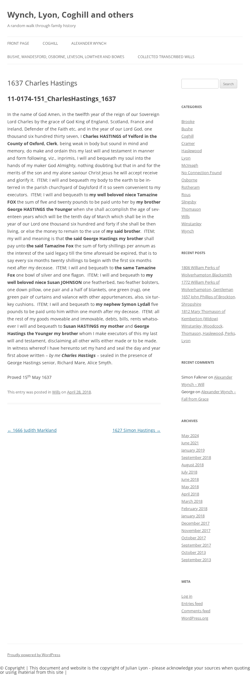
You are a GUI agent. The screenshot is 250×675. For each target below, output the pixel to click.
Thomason (191, 209)
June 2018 (190, 479)
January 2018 (193, 516)
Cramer (188, 143)
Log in (186, 596)
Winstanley (191, 223)
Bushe (187, 128)
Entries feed (192, 603)
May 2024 (190, 435)
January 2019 (193, 450)
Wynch (187, 231)
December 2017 (195, 523)
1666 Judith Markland (32, 430)
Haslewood (191, 150)
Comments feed (195, 611)
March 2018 (191, 501)
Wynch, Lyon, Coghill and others (70, 14)
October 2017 (193, 537)
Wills (56, 392)
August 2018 (192, 464)
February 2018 (194, 508)
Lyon (186, 158)
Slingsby (188, 202)
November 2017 (195, 530)
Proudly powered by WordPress (33, 654)
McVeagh (189, 165)
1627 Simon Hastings (136, 430)
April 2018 (190, 494)
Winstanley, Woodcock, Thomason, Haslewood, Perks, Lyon (208, 333)
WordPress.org (194, 618)
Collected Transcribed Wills (166, 56)
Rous (186, 194)
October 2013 (193, 552)
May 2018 (190, 486)
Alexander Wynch (88, 43)
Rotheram (190, 187)
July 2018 (189, 472)
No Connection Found (201, 172)
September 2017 (196, 545)
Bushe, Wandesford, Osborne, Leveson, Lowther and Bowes (65, 56)
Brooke (188, 121)
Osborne (189, 180)
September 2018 (196, 457)
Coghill (50, 43)
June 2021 (190, 443)
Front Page (18, 43)
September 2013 (196, 559)
